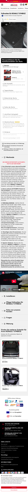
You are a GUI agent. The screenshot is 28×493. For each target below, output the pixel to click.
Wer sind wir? (4, 444)
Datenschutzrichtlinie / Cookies (8, 450)
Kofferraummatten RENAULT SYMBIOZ (12, 358)
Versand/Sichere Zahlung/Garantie (9, 464)
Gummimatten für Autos (7, 459)
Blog (2, 466)
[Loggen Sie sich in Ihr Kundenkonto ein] (23, 5)
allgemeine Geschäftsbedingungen (9, 448)
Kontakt (3, 452)
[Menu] (5, 5)
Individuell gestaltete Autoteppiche (10, 457)
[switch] (5, 8)
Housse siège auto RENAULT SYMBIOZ (12, 385)
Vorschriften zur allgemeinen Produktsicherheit (12, 446)
